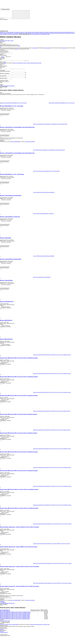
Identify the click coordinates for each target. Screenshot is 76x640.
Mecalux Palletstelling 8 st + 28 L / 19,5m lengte (12, 174)
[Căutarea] (21, 14)
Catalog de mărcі (46, 624)
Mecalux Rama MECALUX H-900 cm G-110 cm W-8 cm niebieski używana (18, 433)
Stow (49, 34)
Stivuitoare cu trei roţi (7, 34)
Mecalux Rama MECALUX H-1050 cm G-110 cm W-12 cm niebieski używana (19, 508)
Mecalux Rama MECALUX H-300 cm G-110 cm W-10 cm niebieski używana (19, 376)
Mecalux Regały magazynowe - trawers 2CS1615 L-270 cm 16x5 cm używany (19, 586)
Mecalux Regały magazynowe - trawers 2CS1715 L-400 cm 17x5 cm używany (19, 566)
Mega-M (42, 34)
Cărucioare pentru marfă (53, 32)
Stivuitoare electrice (61, 33)
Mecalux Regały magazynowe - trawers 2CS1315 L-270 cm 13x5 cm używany (19, 527)
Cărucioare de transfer (22, 33)
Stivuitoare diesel (53, 33)
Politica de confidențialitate (13, 624)
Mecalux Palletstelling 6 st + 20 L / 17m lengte (11, 106)
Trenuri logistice (15, 33)
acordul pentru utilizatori (30, 141)
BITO (31, 34)
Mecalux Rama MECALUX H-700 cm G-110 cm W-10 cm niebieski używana (19, 451)
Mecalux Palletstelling (5, 237)
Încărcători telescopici (46, 33)
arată (1, 84)
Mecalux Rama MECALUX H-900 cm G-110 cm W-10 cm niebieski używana (19, 470)
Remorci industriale (35, 32)
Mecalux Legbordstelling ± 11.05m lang (10, 216)
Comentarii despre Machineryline (36, 624)
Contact (8, 620)
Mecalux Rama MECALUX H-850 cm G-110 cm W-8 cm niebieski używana (18, 414)
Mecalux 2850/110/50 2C (6, 320)
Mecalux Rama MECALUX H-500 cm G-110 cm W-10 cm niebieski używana (19, 357)
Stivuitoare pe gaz (14, 34)
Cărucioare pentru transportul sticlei (34, 33)
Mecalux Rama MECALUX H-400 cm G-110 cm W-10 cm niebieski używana (19, 395)
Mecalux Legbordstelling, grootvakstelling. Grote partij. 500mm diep (17, 127)
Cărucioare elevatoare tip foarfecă (65, 32)
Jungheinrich (37, 34)
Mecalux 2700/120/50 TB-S (6, 301)
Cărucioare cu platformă (44, 32)
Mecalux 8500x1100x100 (6, 339)
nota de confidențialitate (15, 141)
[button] (38, 25)
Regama (45, 34)
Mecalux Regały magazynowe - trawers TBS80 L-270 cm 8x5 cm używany (18, 546)
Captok (33, 34)
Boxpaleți (10, 33)
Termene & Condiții (4, 624)
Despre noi (2, 620)
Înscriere (2, 140)
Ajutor (6, 620)
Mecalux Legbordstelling (6, 280)
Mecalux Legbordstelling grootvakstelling (10, 195)
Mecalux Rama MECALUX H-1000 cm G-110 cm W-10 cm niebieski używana (19, 489)
